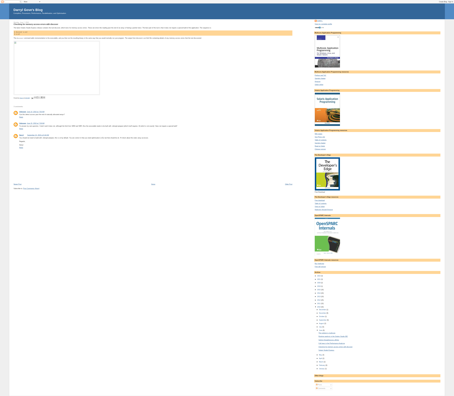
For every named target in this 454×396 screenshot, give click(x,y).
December (322, 310)
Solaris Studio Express (326, 350)
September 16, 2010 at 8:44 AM (38, 135)
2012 (319, 300)
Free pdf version (320, 267)
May (320, 355)
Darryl (21, 135)
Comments (321, 388)
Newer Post (18, 184)
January (322, 369)
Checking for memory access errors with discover (335, 347)
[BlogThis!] (37, 97)
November (322, 313)
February (322, 365)
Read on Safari (320, 146)
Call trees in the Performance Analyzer (332, 343)
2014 (319, 293)
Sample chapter (320, 78)
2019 (319, 286)
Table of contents (321, 140)
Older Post (288, 184)
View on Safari (320, 206)
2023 (319, 276)
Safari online (319, 84)
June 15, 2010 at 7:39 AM (35, 123)
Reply (21, 117)
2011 (319, 303)
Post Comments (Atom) (31, 188)
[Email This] (35, 97)
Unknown (22, 112)
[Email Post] (32, 98)
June (321, 330)
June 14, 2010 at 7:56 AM (35, 112)
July (320, 327)
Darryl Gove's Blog (28, 10)
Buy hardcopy (319, 263)
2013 (319, 296)
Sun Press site (320, 137)
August (321, 323)
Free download (320, 200)
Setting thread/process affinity (329, 340)
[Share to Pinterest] (44, 97)
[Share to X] (39, 97)
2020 (319, 283)
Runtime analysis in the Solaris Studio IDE (333, 336)
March (321, 362)
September (323, 320)
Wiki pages (318, 134)
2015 (319, 290)
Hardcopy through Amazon (324, 210)
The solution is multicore (327, 333)
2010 (319, 307)
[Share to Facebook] (42, 97)
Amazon (317, 81)
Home (153, 184)
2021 (319, 279)
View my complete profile (323, 24)
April (321, 358)
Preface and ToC (320, 75)
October (322, 316)
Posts (319, 385)
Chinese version (320, 149)
